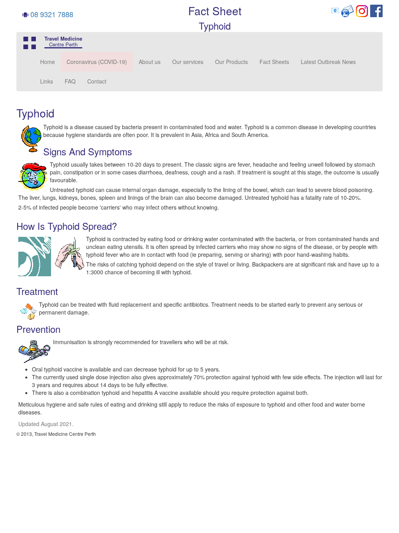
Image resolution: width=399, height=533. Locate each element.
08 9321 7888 (51, 14)
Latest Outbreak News (328, 62)
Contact (96, 81)
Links (46, 81)
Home (47, 62)
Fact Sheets (274, 62)
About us (150, 62)
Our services (187, 62)
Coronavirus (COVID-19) (97, 62)
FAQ (70, 81)
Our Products (231, 62)
